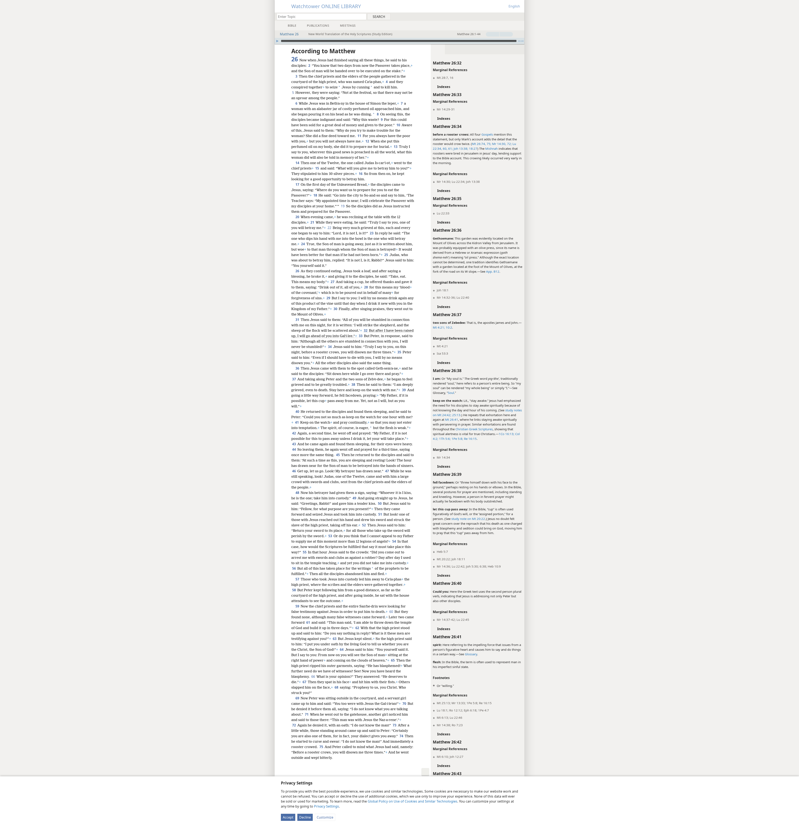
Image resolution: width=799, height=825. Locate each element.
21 (312, 222)
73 (395, 725)
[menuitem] (519, 16)
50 (380, 503)
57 (297, 579)
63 (335, 638)
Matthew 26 (289, 34)
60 (391, 611)
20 (297, 217)
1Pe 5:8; (457, 439)
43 (294, 444)
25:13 (455, 415)
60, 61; (447, 148)
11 (359, 136)
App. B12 (492, 271)
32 (366, 330)
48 (297, 492)
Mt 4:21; (439, 327)
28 (366, 287)
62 (357, 628)
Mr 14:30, (498, 144)
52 (364, 525)
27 (333, 282)
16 (361, 173)
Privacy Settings (326, 806)
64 (342, 649)
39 (404, 390)
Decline (305, 817)
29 (328, 298)
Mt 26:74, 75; (481, 144)
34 (330, 346)
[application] (399, 41)
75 (321, 747)
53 (330, 536)
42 (294, 433)
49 (354, 498)
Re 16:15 (470, 439)
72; (509, 144)
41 (297, 422)
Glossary (471, 654)
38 (353, 384)
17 (297, 184)
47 (387, 471)
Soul (451, 393)
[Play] (277, 41)
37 (294, 379)
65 (393, 660)
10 (398, 125)
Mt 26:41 (451, 419)
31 (297, 319)
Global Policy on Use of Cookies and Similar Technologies (412, 801)
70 (404, 703)
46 (294, 471)
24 (303, 244)
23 (372, 233)
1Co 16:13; (506, 434)
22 (330, 227)
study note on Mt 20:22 (468, 519)
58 (294, 590)
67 (305, 682)
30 (336, 309)
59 (297, 606)
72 (294, 725)
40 (297, 411)
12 (367, 141)
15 (317, 168)
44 (294, 449)
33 (361, 336)
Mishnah (491, 148)
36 (297, 368)
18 (315, 195)
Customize (325, 817)
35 (399, 352)
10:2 (448, 327)
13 (396, 146)
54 (394, 541)
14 (297, 163)
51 (380, 514)
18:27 (472, 148)
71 (307, 714)
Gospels (487, 134)
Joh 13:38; (460, 148)
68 (337, 687)
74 (402, 736)
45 (338, 455)
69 (297, 698)
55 (305, 552)
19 (343, 206)
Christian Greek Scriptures (474, 429)
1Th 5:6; (444, 439)
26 (297, 271)
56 (294, 568)
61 (308, 622)
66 (313, 676)
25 (386, 254)
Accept (288, 817)
